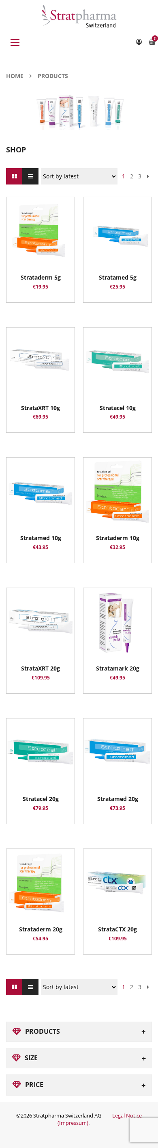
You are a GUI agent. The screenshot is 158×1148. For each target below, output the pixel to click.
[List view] (30, 176)
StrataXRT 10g (40, 408)
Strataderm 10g (117, 538)
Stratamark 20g (117, 668)
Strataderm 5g (41, 277)
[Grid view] (14, 176)
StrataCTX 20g (117, 929)
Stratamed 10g (40, 538)
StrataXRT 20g (40, 668)
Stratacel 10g (118, 408)
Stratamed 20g (117, 799)
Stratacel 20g (41, 799)
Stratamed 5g (118, 277)
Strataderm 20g (40, 929)
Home (14, 76)
